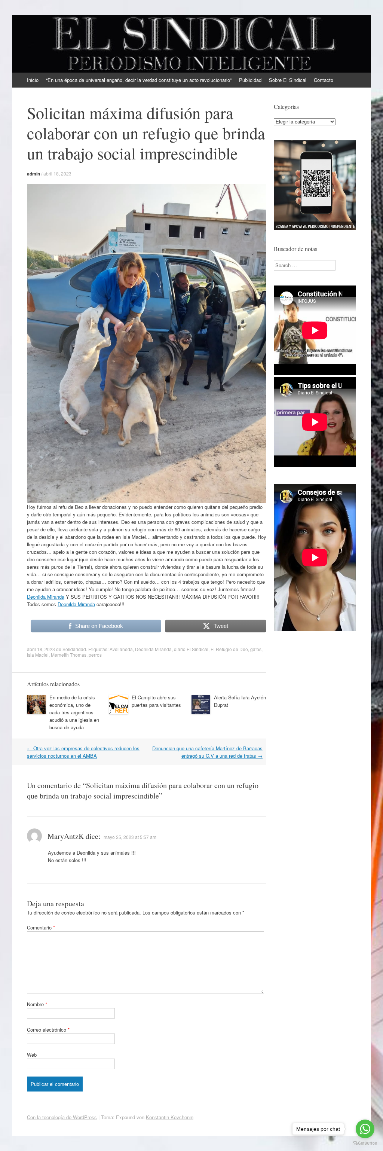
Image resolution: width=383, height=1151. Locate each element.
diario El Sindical (191, 649)
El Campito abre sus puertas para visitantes (156, 701)
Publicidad (250, 79)
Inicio (33, 79)
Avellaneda (121, 649)
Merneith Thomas (68, 654)
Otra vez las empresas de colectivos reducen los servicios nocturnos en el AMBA (83, 752)
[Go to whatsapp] (365, 1129)
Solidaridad (74, 649)
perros (95, 654)
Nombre (37, 1004)
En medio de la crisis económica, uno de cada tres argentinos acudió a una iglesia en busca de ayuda (74, 712)
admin (33, 173)
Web (32, 1054)
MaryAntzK (66, 836)
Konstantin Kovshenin (169, 1117)
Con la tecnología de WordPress (62, 1117)
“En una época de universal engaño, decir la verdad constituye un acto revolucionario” (139, 79)
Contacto (323, 79)
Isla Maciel (38, 654)
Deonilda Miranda (45, 596)
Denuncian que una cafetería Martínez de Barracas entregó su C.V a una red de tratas (207, 752)
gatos (255, 649)
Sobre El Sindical (287, 79)
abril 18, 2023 (57, 173)
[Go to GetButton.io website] (365, 1143)
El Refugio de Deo (229, 649)
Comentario (41, 927)
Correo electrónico (48, 1029)
